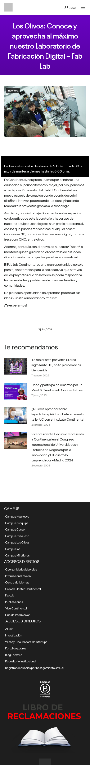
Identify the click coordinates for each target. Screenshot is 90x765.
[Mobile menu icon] (83, 7)
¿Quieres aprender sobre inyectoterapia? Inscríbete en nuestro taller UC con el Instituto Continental (58, 413)
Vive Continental (16, 608)
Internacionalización (18, 575)
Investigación (13, 635)
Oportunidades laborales (21, 569)
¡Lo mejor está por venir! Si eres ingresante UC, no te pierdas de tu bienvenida (56, 364)
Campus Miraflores (17, 555)
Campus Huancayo (17, 516)
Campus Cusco (15, 529)
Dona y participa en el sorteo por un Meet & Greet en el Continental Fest (57, 387)
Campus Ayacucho (17, 535)
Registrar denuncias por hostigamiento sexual (34, 667)
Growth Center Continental (23, 588)
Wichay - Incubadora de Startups (26, 641)
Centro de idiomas (17, 582)
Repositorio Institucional (20, 661)
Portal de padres (15, 648)
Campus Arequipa (16, 522)
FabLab (9, 595)
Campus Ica (12, 548)
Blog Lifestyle (13, 654)
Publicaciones (14, 601)
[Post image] (15, 366)
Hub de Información (18, 614)
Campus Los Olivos (17, 542)
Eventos (13, 90)
